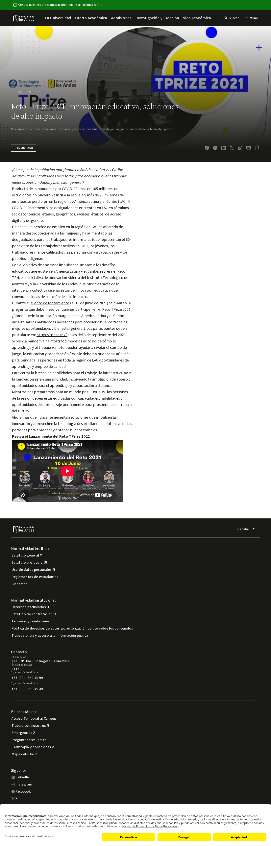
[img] (24, 18)
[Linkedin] (224, 148)
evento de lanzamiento (50, 303)
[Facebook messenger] (215, 148)
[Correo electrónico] (249, 148)
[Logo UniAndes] (23, 18)
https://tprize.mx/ (52, 335)
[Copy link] (257, 148)
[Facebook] (207, 148)
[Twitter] (232, 148)
